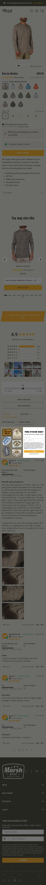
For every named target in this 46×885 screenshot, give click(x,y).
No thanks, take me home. (34, 453)
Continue (34, 451)
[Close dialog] (44, 428)
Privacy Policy (30, 448)
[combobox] (26, 440)
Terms (35, 448)
